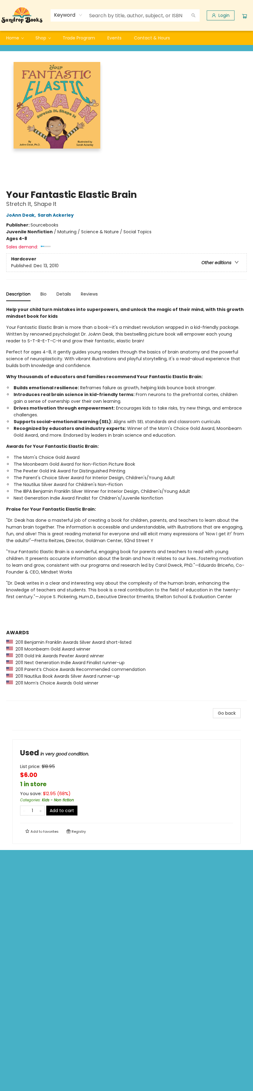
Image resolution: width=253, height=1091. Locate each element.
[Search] (193, 15)
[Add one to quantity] (40, 810)
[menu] (126, 38)
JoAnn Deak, (21, 215)
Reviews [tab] (89, 294)
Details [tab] (63, 294)
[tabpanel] (126, 503)
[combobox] (68, 15)
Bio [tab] (43, 294)
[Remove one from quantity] (24, 810)
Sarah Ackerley (56, 215)
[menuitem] (14, 38)
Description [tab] (18, 294)
